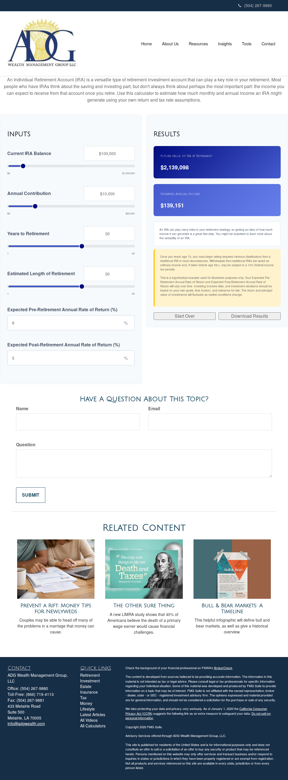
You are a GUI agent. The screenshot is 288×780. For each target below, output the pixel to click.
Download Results (249, 316)
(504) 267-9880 (258, 5)
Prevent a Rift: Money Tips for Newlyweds (56, 608)
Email (154, 408)
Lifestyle (87, 709)
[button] (170, 43)
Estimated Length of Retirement (41, 273)
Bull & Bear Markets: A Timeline (232, 608)
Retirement (90, 675)
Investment (90, 680)
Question (25, 444)
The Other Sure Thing (144, 605)
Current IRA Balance (29, 153)
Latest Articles (92, 714)
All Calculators (92, 726)
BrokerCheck (223, 667)
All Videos (89, 720)
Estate (85, 686)
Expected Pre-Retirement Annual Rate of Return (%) (62, 309)
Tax (83, 697)
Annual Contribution (29, 193)
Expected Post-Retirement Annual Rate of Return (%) (63, 345)
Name (22, 408)
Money (86, 703)
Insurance (89, 692)
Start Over (185, 316)
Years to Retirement (28, 233)
